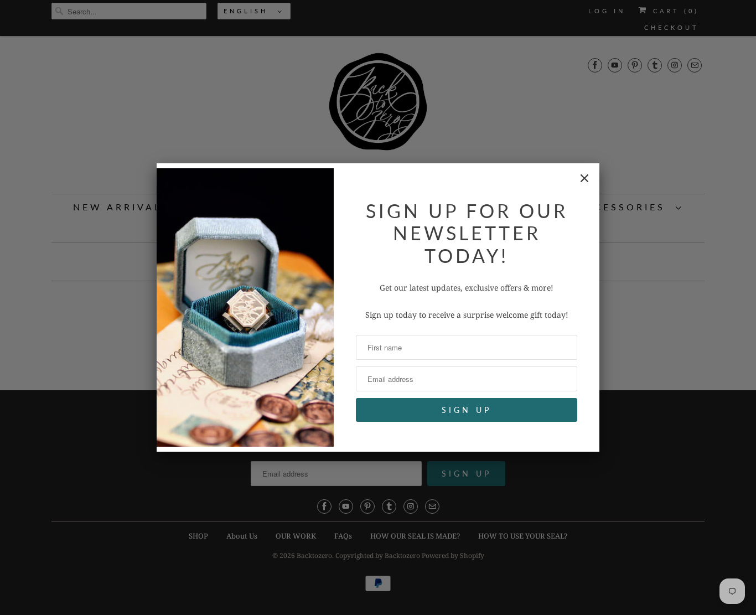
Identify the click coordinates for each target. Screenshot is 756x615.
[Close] (584, 178)
